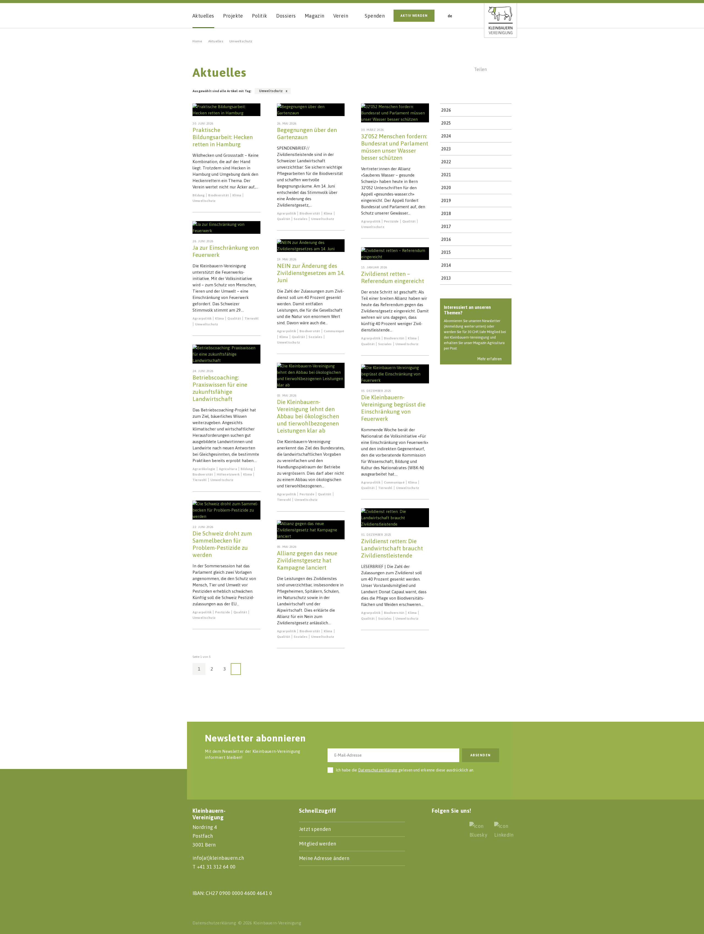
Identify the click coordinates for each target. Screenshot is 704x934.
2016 (446, 239)
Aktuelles (216, 41)
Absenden (480, 755)
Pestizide (222, 612)
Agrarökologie (204, 469)
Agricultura (228, 469)
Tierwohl (251, 318)
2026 (446, 110)
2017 (446, 226)
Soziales (300, 219)
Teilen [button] (480, 69)
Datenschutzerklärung (378, 770)
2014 (446, 265)
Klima (236, 195)
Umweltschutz (204, 201)
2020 (446, 187)
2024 (446, 135)
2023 (446, 148)
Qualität (234, 318)
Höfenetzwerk (228, 474)
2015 (446, 252)
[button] (468, 15)
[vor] (236, 669)
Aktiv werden (414, 16)
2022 (446, 161)
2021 (446, 174)
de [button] (450, 16)
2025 (446, 122)
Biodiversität (218, 195)
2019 (446, 200)
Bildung (199, 195)
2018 (446, 213)
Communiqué (334, 331)
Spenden (375, 16)
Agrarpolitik (202, 318)
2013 (446, 278)
